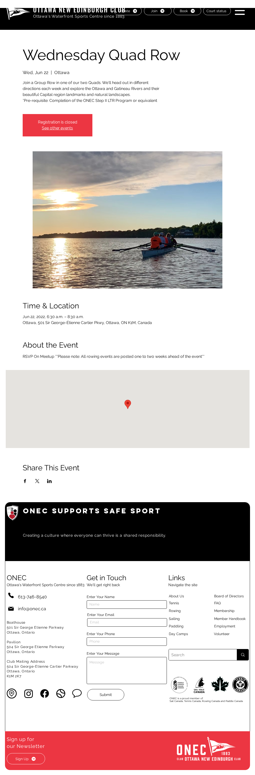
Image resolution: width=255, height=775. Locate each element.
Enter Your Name (101, 597)
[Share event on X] (37, 481)
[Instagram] (28, 693)
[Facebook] (44, 693)
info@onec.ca (32, 608)
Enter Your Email (100, 614)
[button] (240, 10)
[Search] (243, 654)
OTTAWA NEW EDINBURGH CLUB (79, 9)
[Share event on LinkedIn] (49, 481)
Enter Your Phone (101, 634)
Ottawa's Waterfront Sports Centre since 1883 (79, 16)
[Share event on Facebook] (25, 481)
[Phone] (11, 595)
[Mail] (11, 608)
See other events (57, 128)
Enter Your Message (103, 653)
